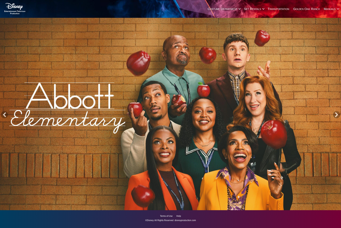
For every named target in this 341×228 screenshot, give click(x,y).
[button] (239, 8)
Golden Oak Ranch (306, 9)
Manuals (330, 9)
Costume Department (222, 9)
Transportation (278, 9)
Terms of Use (166, 216)
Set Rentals (252, 9)
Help (178, 216)
